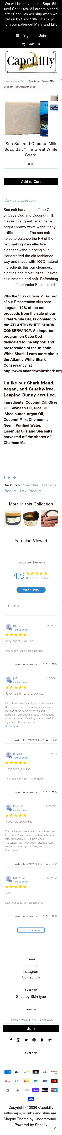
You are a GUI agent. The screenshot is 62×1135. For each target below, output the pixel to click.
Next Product (30, 490)
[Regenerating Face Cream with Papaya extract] (30, 525)
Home (7, 80)
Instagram (31, 971)
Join (42, 35)
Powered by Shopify (31, 1124)
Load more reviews (31, 930)
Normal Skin (19, 80)
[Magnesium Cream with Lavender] (12, 525)
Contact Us (31, 977)
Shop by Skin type (31, 996)
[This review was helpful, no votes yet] (47, 664)
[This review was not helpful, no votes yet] (53, 664)
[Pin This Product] (14, 477)
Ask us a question (20, 200)
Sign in (29, 35)
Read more (12, 726)
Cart (32, 43)
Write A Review (31, 589)
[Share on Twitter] (9, 477)
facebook (31, 965)
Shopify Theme (16, 1118)
